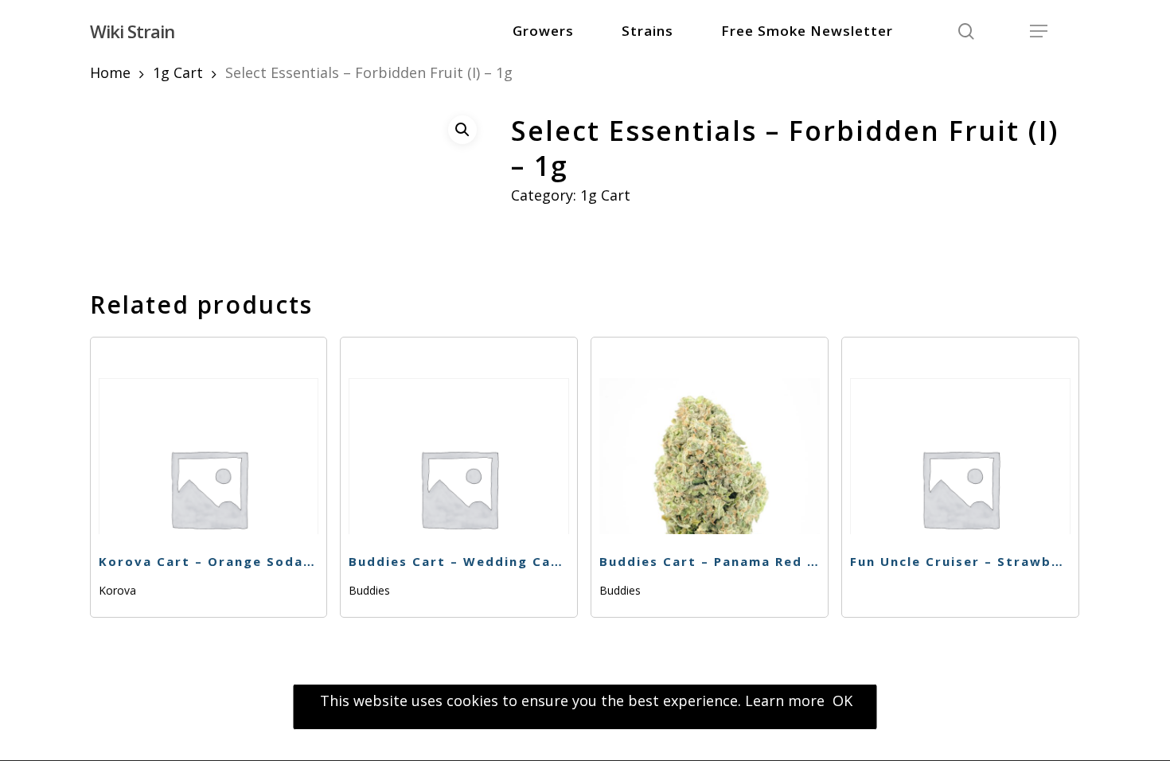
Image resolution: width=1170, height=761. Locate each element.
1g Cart (178, 72)
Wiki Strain (132, 31)
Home (110, 72)
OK (842, 700)
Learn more (785, 700)
